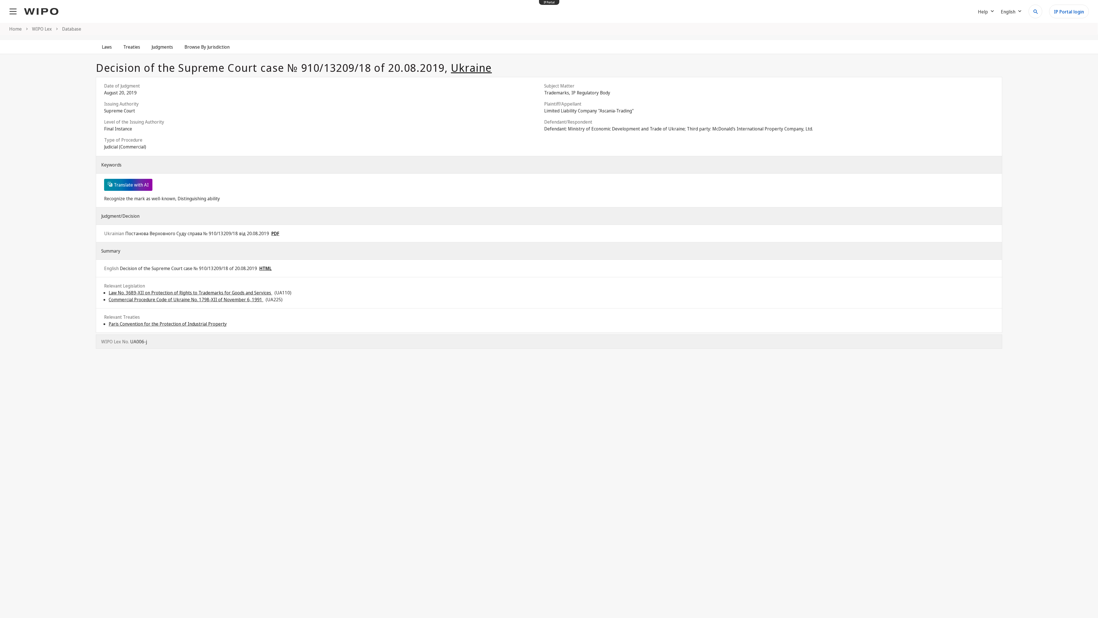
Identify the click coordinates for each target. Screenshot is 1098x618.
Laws (107, 47)
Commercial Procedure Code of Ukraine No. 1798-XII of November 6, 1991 (186, 299)
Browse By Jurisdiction (207, 47)
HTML (265, 268)
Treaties (131, 47)
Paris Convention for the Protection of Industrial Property (168, 324)
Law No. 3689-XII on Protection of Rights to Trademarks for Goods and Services (190, 293)
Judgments (162, 47)
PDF (275, 233)
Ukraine (471, 67)
